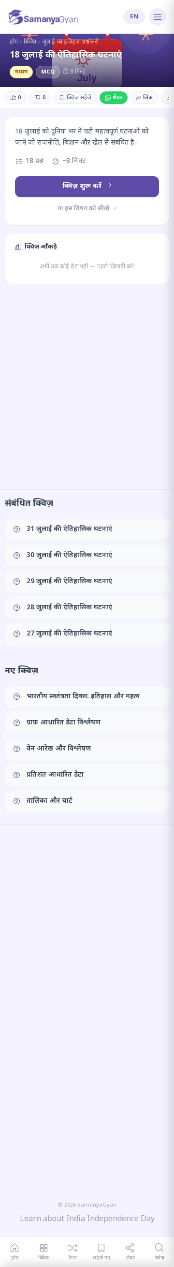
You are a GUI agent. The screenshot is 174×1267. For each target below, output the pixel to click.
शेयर (117, 97)
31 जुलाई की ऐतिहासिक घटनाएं (69, 529)
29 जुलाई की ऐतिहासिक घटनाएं (69, 581)
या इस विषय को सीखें (84, 209)
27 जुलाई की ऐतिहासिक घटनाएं (69, 633)
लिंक (148, 97)
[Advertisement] (87, 395)
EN (134, 17)
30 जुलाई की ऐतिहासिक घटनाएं (69, 555)
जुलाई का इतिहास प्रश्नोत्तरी (70, 42)
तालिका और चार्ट (49, 801)
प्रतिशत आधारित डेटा (55, 775)
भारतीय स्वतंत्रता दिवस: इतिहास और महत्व (83, 696)
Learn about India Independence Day (87, 1219)
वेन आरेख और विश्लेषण (59, 748)
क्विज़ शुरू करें (82, 186)
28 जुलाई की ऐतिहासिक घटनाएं (69, 607)
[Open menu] (157, 17)
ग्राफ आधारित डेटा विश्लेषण (64, 722)
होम (14, 42)
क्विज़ (30, 42)
